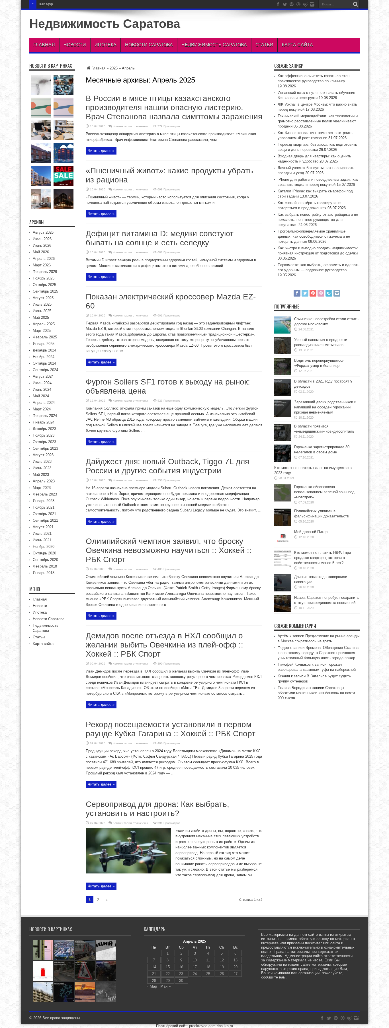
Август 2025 (43, 298)
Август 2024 (43, 376)
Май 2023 (41, 474)
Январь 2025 (43, 344)
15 (168, 967)
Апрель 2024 (44, 402)
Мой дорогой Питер (310, 532)
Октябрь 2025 (44, 285)
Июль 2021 (42, 533)
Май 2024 (41, 396)
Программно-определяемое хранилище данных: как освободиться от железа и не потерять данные (314, 236)
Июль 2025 (42, 304)
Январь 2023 (43, 501)
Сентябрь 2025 (45, 291)
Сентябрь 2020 (45, 560)
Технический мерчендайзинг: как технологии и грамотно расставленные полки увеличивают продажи (318, 121)
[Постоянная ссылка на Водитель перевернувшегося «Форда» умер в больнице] (282, 374)
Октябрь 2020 (44, 553)
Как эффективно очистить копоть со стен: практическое (84, 4)
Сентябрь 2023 (45, 448)
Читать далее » (101, 151)
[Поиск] (355, 4)
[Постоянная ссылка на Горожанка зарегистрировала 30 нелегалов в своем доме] (282, 460)
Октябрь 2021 (44, 514)
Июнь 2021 (42, 540)
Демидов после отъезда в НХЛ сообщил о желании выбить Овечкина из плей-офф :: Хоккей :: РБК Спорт (164, 644)
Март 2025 (42, 330)
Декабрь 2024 (44, 350)
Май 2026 (41, 252)
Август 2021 (43, 527)
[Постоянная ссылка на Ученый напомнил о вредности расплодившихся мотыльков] (282, 353)
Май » (165, 986)
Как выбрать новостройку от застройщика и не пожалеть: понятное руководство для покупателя (318, 219)
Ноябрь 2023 (43, 435)
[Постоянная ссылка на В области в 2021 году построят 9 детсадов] (282, 394)
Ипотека (105, 44)
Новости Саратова (149, 44)
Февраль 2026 (45, 272)
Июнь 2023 (42, 468)
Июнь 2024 (42, 389)
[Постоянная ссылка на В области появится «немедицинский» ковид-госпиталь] (282, 439)
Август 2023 (43, 455)
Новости (75, 44)
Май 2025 (41, 317)
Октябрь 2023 (44, 442)
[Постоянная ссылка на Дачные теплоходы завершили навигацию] (282, 590)
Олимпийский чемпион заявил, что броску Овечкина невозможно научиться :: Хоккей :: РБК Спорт (168, 550)
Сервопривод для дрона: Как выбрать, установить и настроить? (157, 809)
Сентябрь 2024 (45, 370)
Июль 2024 (42, 383)
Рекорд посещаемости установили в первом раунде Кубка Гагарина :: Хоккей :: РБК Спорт (170, 729)
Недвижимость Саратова (104, 23)
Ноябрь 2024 (43, 357)
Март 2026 (42, 265)
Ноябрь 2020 (43, 546)
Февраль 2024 (45, 416)
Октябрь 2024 (44, 363)
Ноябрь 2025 (43, 278)
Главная (44, 44)
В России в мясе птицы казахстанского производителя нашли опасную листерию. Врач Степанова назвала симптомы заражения (174, 107)
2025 (114, 68)
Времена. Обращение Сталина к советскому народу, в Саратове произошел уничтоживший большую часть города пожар (318, 652)
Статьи (264, 44)
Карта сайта (297, 44)
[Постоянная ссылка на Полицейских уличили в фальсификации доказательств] (282, 524)
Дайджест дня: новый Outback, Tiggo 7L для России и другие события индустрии (167, 466)
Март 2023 (42, 488)
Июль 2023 (42, 461)
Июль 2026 (42, 239)
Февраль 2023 (45, 494)
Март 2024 (42, 409)
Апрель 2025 (44, 324)
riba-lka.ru (225, 1026)
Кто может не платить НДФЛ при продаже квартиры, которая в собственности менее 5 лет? (322, 557)
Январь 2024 (43, 422)
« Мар (152, 986)
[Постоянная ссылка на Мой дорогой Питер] (282, 545)
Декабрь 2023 (44, 429)
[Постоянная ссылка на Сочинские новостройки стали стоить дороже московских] (282, 332)
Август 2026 (43, 232)
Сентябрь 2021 (45, 520)
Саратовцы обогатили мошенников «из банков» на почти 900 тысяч (316, 693)
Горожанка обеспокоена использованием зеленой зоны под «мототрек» (324, 492)
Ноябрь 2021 (43, 507)
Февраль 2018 (45, 566)
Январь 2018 (43, 573)
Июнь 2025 (42, 311)
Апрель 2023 (44, 481)
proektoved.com (202, 1026)
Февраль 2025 (45, 337)
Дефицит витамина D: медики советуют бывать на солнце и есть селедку (160, 238)
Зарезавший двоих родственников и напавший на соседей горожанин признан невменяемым (325, 407)
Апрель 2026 (44, 258)
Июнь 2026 (42, 245)
